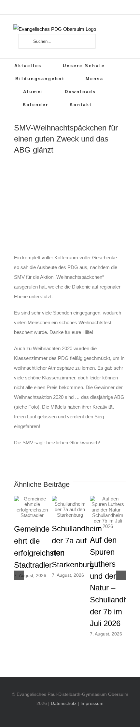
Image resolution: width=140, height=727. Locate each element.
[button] (115, 104)
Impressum (92, 703)
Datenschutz (64, 703)
